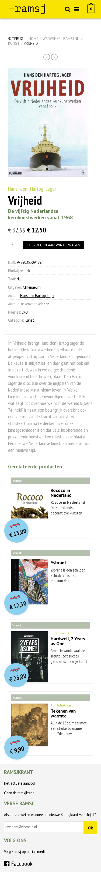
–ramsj (27, 8)
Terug (17, 38)
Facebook (21, 863)
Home (34, 38)
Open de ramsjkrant (19, 792)
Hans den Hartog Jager (32, 188)
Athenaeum (32, 287)
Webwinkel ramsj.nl (61, 38)
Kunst (14, 43)
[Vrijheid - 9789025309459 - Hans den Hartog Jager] (48, 122)
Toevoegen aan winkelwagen (53, 245)
